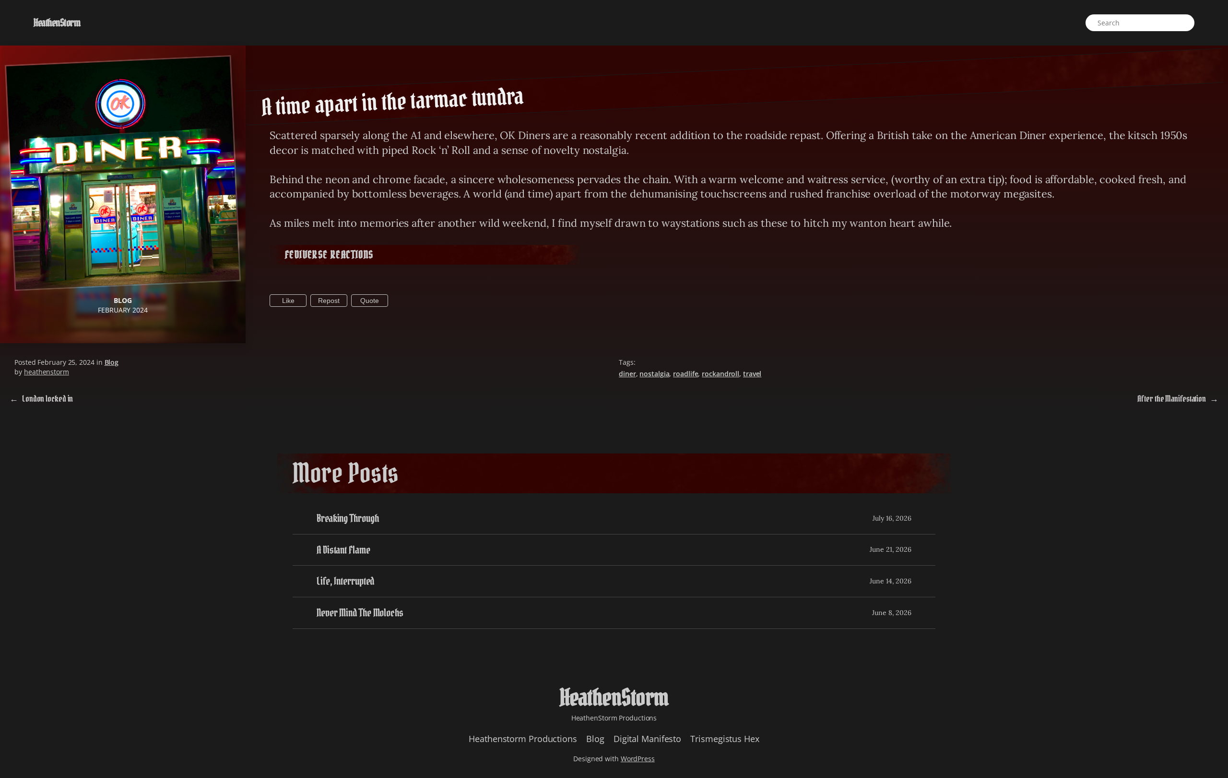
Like (288, 300)
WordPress (638, 758)
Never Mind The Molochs (360, 613)
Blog (123, 300)
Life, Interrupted (345, 581)
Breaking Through (347, 518)
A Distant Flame (343, 550)
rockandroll (720, 373)
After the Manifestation (1171, 398)
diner (627, 373)
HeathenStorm (57, 22)
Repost (329, 300)
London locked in (47, 398)
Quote (369, 300)
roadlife (685, 373)
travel (752, 373)
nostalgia (654, 373)
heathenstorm (46, 371)
